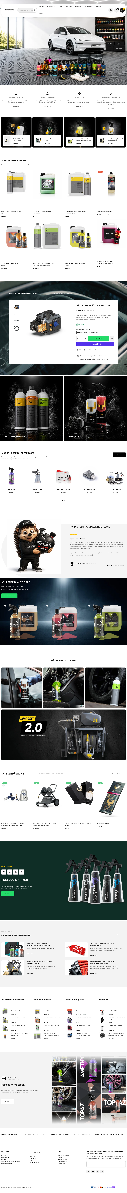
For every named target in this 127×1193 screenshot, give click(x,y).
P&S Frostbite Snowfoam (104, 211)
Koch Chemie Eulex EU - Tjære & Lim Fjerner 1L (19, 1034)
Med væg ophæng (93, 332)
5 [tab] (118, 565)
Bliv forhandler (34, 1163)
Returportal (61, 1164)
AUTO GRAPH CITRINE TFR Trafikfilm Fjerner (75, 264)
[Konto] (110, 10)
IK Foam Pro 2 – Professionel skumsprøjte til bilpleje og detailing (115, 1026)
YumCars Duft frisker (103, 823)
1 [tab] (111, 565)
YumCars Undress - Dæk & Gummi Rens (83, 1026)
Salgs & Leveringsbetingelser (10, 1162)
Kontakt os (33, 1158)
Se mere (15, 106)
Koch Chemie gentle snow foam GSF (11, 213)
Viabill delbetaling (63, 1155)
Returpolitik (5, 1160)
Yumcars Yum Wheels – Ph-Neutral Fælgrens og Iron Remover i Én (83, 1034)
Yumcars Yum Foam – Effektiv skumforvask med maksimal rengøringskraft (106, 263)
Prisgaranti (61, 1157)
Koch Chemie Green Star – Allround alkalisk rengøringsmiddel (18, 1010)
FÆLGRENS (11, 489)
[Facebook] (88, 1171)
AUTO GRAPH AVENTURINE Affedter (18, 1026)
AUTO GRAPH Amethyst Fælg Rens (83, 1018)
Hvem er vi (33, 1156)
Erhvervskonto (62, 1160)
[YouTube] (97, 1171)
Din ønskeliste (62, 1162)
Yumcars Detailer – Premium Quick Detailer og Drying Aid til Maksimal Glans (115, 138)
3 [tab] (115, 565)
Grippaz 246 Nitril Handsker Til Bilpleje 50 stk (116, 1018)
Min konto (4, 1155)
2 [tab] (113, 565)
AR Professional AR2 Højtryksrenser (93, 305)
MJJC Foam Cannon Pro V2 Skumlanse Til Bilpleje (115, 1010)
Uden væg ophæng (82, 332)
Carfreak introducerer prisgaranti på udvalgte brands (102, 944)
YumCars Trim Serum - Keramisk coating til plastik (78, 824)
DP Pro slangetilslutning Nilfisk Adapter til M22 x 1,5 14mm (116, 1034)
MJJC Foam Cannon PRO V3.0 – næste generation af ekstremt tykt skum (13, 824)
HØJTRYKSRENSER (115, 489)
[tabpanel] (97, 550)
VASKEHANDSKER (89, 489)
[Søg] (35, 10)
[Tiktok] (102, 1171)
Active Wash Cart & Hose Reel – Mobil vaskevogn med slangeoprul (44, 824)
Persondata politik (7, 1164)
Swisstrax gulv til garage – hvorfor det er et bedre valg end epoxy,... (102, 962)
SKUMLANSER (37, 489)
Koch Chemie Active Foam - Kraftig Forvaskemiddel (75, 213)
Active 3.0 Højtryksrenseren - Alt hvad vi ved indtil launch (39, 962)
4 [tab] (116, 565)
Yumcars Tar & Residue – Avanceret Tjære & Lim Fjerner (51, 138)
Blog (31, 1161)
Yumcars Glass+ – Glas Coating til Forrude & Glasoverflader (19, 138)
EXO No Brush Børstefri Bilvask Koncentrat (42, 213)
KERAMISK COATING (63, 489)
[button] (62, 500)
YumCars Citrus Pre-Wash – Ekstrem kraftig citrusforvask (83, 139)
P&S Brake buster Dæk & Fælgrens (82, 1010)
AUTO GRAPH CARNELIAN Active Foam (10, 264)
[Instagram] (93, 1171)
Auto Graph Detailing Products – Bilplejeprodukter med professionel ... (39, 944)
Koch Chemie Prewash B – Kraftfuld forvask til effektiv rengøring (43, 264)
